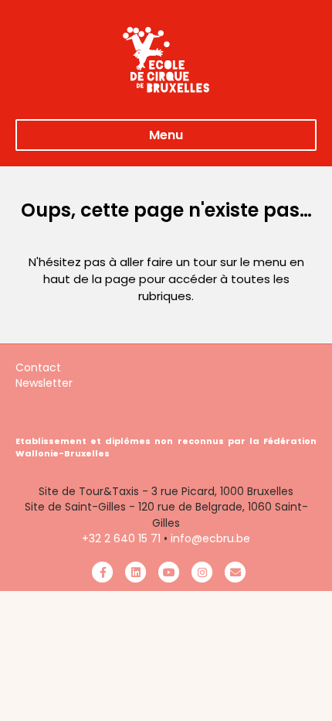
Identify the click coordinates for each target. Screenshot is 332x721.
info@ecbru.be (210, 538)
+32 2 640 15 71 (121, 538)
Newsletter (44, 383)
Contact (38, 367)
